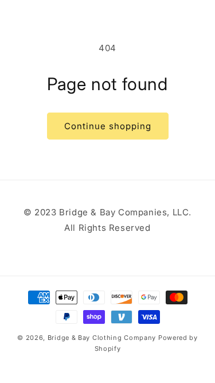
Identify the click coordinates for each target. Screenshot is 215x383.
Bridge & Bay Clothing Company (102, 338)
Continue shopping (107, 126)
